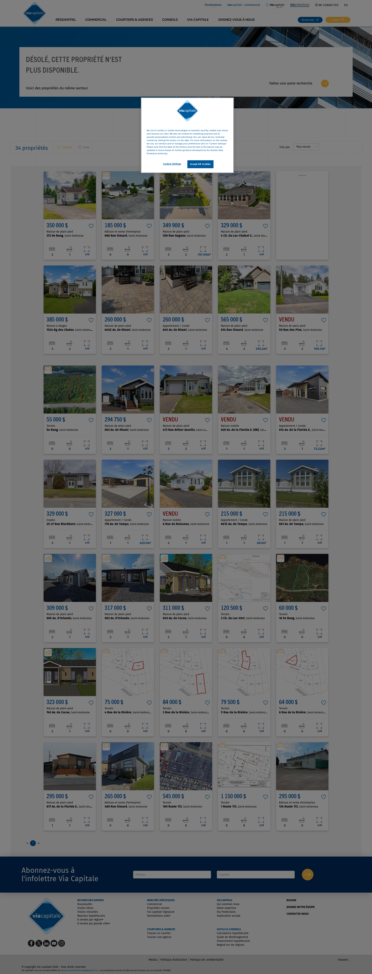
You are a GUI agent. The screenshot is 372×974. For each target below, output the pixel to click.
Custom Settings (172, 163)
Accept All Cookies (200, 164)
